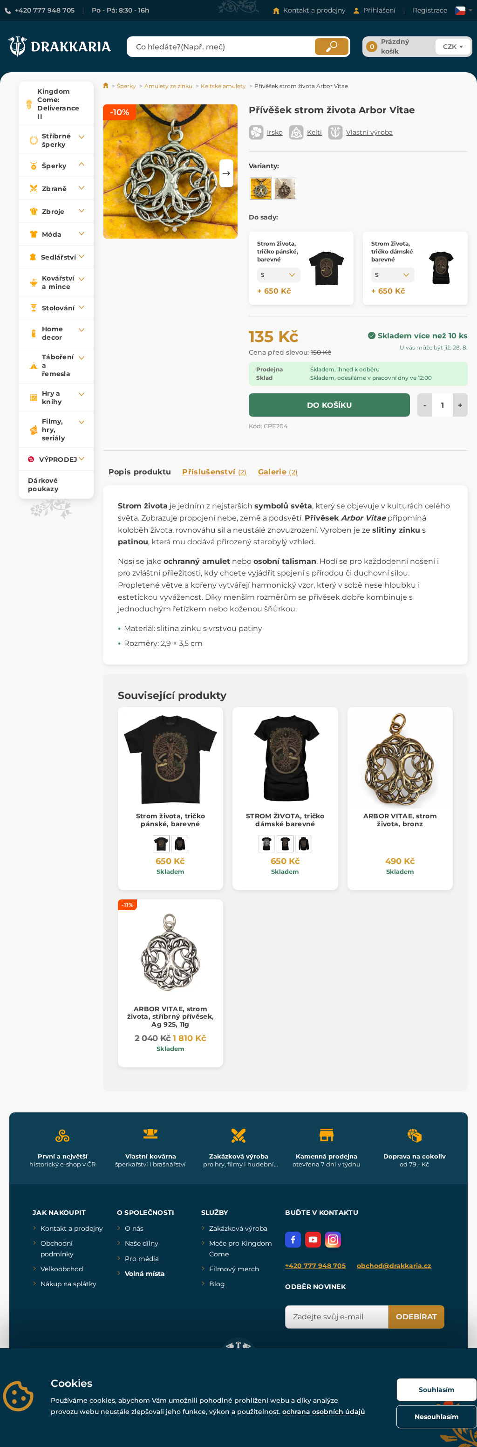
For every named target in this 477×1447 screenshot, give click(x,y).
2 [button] (174, 229)
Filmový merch (234, 1269)
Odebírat (416, 1316)
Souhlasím (437, 1389)
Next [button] (226, 173)
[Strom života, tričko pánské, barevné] (161, 844)
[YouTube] (313, 1240)
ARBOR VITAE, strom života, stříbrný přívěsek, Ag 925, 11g (170, 1017)
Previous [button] (115, 173)
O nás (134, 1228)
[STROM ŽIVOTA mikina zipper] (179, 844)
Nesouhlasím (437, 1417)
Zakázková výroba (238, 1228)
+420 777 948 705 (45, 10)
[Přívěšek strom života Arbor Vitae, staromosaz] (285, 189)
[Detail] (326, 268)
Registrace (430, 10)
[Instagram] (333, 1240)
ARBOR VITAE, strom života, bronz (400, 820)
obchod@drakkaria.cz (394, 1266)
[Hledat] (331, 46)
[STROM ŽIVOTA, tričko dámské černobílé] (266, 844)
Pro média (142, 1259)
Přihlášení (379, 10)
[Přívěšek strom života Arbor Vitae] (261, 189)
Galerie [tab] (278, 471)
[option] (170, 173)
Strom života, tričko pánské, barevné (170, 820)
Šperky (126, 85)
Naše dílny (141, 1243)
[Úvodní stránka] (106, 85)
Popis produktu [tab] (140, 471)
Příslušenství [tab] (214, 471)
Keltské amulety (223, 85)
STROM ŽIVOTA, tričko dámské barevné (285, 820)
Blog (217, 1284)
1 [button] (165, 229)
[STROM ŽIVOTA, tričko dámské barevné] (285, 844)
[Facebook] (293, 1240)
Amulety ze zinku (168, 85)
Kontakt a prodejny (314, 10)
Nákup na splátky (68, 1284)
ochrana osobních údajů (323, 1411)
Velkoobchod (62, 1269)
